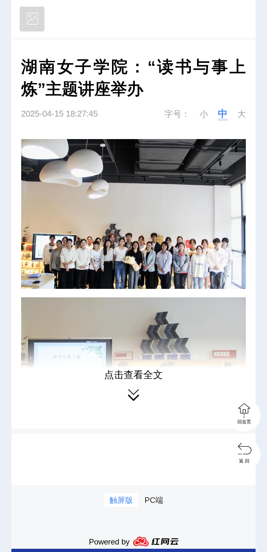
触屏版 (121, 500)
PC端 (154, 500)
